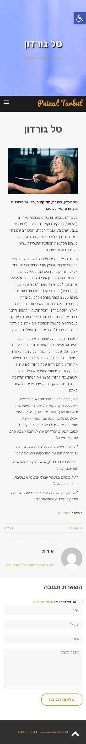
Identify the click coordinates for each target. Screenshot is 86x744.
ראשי (59, 58)
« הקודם (76, 528)
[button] (80, 18)
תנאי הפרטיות (43, 601)
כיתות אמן (45, 58)
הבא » (8, 528)
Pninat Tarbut (60, 103)
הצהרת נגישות (27, 732)
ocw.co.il (62, 732)
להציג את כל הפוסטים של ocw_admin (29, 565)
